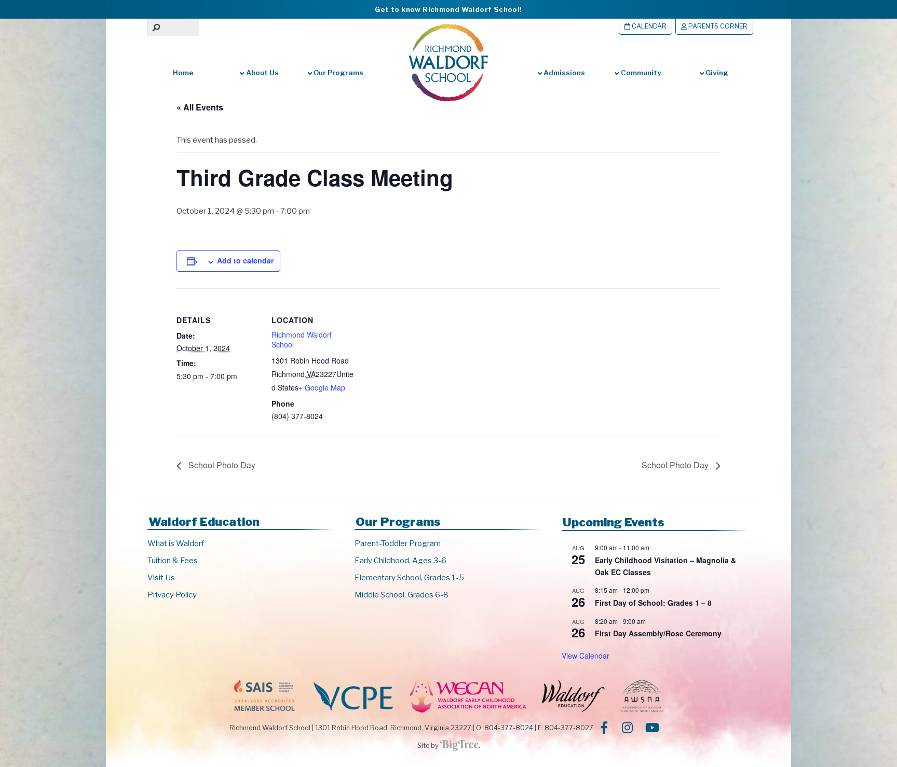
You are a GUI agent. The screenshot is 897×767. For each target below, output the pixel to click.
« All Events (199, 107)
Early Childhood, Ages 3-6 (400, 560)
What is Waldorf (175, 543)
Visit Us (161, 577)
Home (183, 72)
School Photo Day (220, 465)
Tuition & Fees (172, 560)
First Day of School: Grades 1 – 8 (653, 602)
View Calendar (585, 655)
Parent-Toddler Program (398, 543)
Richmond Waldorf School (301, 339)
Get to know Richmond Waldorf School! (448, 9)
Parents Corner (717, 26)
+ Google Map (321, 387)
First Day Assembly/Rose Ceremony (658, 633)
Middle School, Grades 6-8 (401, 594)
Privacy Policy (172, 594)
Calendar (648, 26)
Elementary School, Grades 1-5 (409, 577)
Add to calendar (245, 260)
